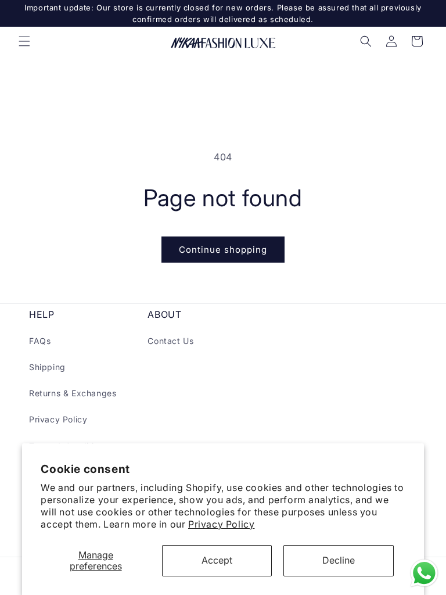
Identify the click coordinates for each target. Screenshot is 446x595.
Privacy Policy (221, 524)
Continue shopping (223, 249)
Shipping (47, 367)
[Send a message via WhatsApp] (424, 573)
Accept (217, 560)
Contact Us (170, 341)
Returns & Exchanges (72, 393)
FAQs (40, 341)
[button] (24, 41)
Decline (338, 560)
